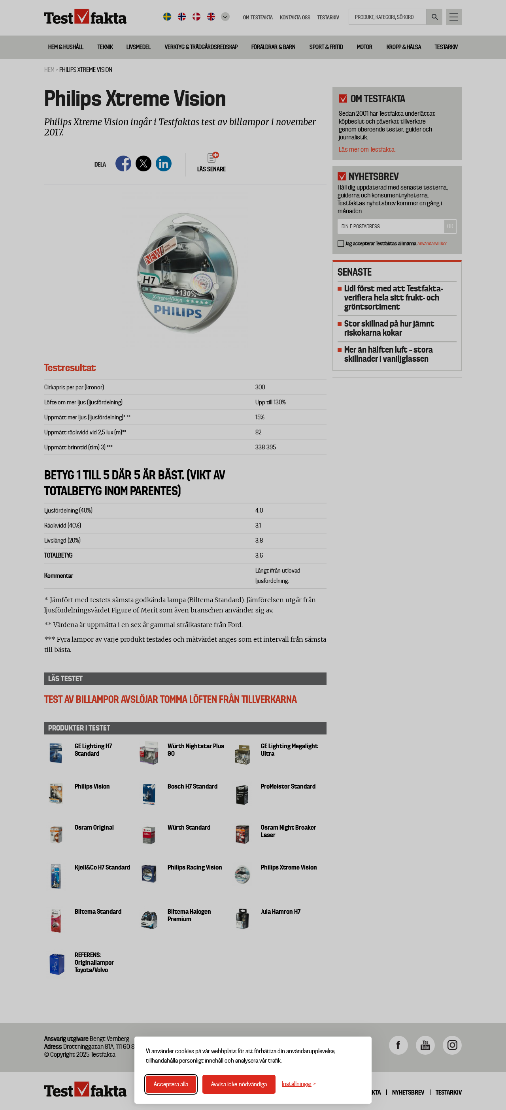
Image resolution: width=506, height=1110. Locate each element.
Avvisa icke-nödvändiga (239, 1084)
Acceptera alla (171, 1084)
